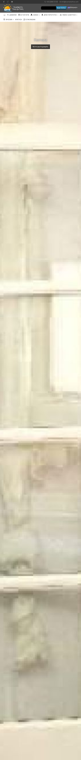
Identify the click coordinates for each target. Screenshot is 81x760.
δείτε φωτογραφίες (40, 47)
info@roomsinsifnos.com (70, 2)
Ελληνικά (73, 7)
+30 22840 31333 (52, 2)
